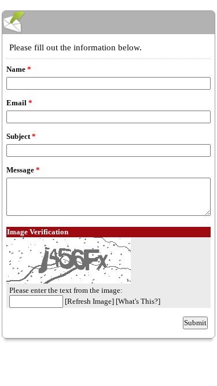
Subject (21, 136)
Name (18, 69)
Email (19, 102)
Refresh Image (89, 301)
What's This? (138, 301)
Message (23, 170)
